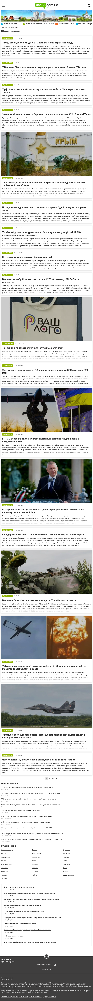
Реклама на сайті (6, 959)
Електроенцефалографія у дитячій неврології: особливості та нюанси (27, 930)
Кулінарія (4, 871)
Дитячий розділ (68, 875)
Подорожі (4, 875)
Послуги (35, 871)
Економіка (4, 868)
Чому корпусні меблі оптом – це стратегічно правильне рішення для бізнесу (30, 942)
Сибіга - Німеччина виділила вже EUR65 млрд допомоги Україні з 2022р (25, 822)
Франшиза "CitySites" (8, 962)
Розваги (66, 857)
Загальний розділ (7, 850)
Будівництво (5, 857)
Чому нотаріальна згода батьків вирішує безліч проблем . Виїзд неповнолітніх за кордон (32, 834)
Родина (65, 871)
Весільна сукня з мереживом (14, 936)
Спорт (65, 861)
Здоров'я (66, 850)
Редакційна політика (49, 997)
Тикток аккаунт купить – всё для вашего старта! (20, 924)
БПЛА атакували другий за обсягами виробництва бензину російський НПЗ (27, 787)
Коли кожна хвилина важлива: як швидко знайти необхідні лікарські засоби (29, 893)
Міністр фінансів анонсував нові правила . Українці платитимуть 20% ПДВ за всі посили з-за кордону (36, 828)
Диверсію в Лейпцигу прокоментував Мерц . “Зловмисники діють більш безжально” (30, 805)
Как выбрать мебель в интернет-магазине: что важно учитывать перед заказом (31, 899)
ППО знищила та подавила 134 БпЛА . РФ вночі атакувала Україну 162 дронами (28, 799)
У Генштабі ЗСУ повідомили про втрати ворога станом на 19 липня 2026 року (44, 67)
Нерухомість (36, 853)
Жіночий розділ (6, 864)
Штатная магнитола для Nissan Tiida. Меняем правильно (23, 905)
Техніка (34, 850)
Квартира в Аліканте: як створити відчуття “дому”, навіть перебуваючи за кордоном (32, 918)
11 (57, 779)
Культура (66, 864)
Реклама (4, 878)
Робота (34, 875)
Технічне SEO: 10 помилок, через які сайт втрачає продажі (24, 911)
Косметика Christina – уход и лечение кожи (19, 887)
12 (60, 779)
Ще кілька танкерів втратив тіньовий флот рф (27, 257)
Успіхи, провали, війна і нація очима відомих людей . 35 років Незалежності (27, 816)
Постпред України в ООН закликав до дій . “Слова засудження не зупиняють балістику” (31, 793)
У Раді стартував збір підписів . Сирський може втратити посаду (37, 42)
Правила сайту (23, 997)
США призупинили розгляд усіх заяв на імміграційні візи (20, 810)
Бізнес (3, 861)
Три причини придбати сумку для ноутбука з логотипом (32, 348)
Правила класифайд (35, 997)
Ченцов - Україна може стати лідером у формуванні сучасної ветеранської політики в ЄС (32, 839)
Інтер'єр (35, 868)
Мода (65, 868)
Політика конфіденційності (9, 997)
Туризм (3, 853)
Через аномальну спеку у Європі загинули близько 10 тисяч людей (38, 759)
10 (53, 779)
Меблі (34, 861)
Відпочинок (36, 857)
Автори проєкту (46, 969)
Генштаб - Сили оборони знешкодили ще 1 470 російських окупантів (39, 600)
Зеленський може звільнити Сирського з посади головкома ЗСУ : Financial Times (46, 114)
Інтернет (35, 864)
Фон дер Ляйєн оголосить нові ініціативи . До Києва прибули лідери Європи (43, 534)
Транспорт (66, 853)
